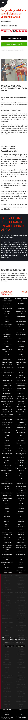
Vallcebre (7, 443)
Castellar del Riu (21, 380)
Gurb (21, 559)
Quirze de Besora (7, 430)
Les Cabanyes (7, 457)
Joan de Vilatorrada (21, 321)
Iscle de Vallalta (21, 324)
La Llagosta (21, 422)
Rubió (21, 326)
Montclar (7, 527)
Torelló (7, 489)
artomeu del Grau (7, 417)
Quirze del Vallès (21, 427)
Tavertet (7, 508)
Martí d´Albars (7, 393)
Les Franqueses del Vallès (21, 454)
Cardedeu (21, 344)
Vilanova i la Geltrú (7, 362)
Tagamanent (7, 513)
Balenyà (7, 351)
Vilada (7, 435)
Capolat (7, 346)
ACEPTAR (20, 646)
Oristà (21, 475)
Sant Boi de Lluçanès (7, 414)
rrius (7, 559)
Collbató (21, 529)
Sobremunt (21, 470)
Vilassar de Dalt (21, 359)
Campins (7, 316)
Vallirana (7, 440)
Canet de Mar (21, 313)
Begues (21, 709)
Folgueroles (7, 570)
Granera (21, 564)
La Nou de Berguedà (7, 422)
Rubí (7, 329)
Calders (21, 375)
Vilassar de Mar (7, 306)
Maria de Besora (21, 513)
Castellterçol (7, 557)
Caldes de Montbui (21, 545)
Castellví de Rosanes (7, 554)
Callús (7, 319)
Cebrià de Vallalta (21, 411)
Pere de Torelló (21, 341)
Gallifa (7, 712)
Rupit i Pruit (7, 326)
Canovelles (7, 313)
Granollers (7, 564)
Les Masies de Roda (7, 453)
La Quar (7, 460)
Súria (21, 445)
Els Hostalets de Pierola (7, 548)
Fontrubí (7, 519)
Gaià (21, 516)
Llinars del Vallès (7, 451)
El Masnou (21, 532)
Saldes (21, 448)
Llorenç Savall (21, 393)
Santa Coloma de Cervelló (20, 489)
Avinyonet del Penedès (7, 372)
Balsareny (21, 349)
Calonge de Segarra (21, 316)
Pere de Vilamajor (7, 300)
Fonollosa (21, 567)
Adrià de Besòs (21, 338)
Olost (7, 481)
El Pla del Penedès (7, 532)
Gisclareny (7, 567)
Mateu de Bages (21, 385)
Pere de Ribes (7, 385)
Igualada (7, 529)
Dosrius (7, 503)
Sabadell (21, 417)
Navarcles (7, 357)
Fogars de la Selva (7, 572)
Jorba (21, 519)
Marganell (21, 540)
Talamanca (21, 511)
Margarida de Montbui (7, 470)
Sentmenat (7, 516)
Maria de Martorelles (20, 462)
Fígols (21, 572)
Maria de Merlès (7, 495)
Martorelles (21, 537)
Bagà (21, 351)
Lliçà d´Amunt (7, 500)
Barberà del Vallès (7, 349)
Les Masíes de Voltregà (21, 451)
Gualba (21, 562)
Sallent (7, 341)
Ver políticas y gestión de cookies (15, 642)
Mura (21, 300)
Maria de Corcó (7, 465)
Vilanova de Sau (7, 542)
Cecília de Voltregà (21, 406)
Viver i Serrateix (21, 495)
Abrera (21, 506)
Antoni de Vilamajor (21, 332)
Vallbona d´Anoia (21, 443)
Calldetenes (21, 319)
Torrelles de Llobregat (7, 483)
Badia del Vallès (7, 359)
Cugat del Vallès (21, 404)
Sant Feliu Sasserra (7, 383)
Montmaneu (7, 521)
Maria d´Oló (7, 468)
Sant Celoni (7, 462)
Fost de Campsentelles (21, 424)
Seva (21, 473)
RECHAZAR (9, 646)
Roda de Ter (21, 329)
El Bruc (21, 500)
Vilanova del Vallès (21, 362)
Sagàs (7, 714)
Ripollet (7, 332)
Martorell (7, 540)
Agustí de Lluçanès (7, 338)
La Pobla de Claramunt (21, 419)
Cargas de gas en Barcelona (13, 50)
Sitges (7, 473)
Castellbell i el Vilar (21, 378)
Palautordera (20, 401)
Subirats (7, 448)
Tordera (7, 506)
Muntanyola (7, 303)
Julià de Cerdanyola (7, 308)
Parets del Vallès (7, 709)
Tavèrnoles (21, 508)
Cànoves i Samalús (21, 311)
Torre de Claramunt (21, 486)
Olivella (21, 481)
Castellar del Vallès (7, 380)
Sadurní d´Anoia (7, 406)
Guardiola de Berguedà (7, 562)
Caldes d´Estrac (7, 375)
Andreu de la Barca (21, 334)
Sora (21, 712)
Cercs (7, 552)
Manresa (21, 354)
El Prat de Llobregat (21, 547)
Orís (7, 478)
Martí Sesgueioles (7, 388)
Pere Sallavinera (21, 432)
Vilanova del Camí (7, 364)
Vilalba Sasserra (21, 542)
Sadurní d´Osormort (7, 419)
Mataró (21, 357)
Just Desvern (21, 396)
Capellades (21, 346)
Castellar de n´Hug (7, 534)
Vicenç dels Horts (7, 409)
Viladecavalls (21, 367)
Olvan (21, 478)
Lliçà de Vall (21, 498)
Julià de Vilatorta (7, 344)
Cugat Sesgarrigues (7, 404)
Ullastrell (21, 465)
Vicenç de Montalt (7, 411)
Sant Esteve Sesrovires (7, 401)
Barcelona (7, 298)
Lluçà (21, 714)
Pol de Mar (7, 432)
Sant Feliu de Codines (21, 398)
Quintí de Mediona (21, 430)
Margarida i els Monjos (21, 468)
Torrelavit (7, 486)
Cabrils (7, 354)
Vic (21, 435)
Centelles (21, 552)
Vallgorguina (21, 440)
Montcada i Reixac (21, 527)
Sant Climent (20, 460)
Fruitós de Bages (7, 424)
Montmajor (21, 521)
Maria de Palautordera (7, 493)
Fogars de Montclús (21, 570)
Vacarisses (7, 445)
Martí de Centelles (21, 391)
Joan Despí (21, 308)
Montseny (21, 303)
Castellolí (21, 557)
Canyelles (7, 311)
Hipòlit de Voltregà (7, 545)
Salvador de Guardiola (21, 298)
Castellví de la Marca (21, 554)
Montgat (7, 524)
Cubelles (21, 503)
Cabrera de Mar (21, 364)
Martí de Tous (7, 391)
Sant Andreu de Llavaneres (7, 335)
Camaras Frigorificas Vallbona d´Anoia (7, 717)
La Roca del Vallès (21, 457)
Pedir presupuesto (14, 38)
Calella (7, 321)
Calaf (7, 378)
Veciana (7, 438)
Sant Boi (21, 414)
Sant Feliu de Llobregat (7, 398)
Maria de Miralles (21, 493)
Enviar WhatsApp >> (13, 44)
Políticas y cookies (21, 717)
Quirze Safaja (7, 427)
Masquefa (7, 537)
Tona (21, 306)
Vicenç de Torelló (21, 409)
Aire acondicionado (4, 50)
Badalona (21, 370)
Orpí (7, 475)
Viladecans (7, 370)
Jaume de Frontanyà (7, 324)
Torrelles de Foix (21, 483)
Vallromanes (21, 438)
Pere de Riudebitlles (20, 383)
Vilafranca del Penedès (7, 367)
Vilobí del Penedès (7, 498)
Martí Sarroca (21, 388)
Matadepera (21, 534)
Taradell (7, 511)
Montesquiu (21, 524)
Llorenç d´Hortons (7, 396)
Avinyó (21, 372)
